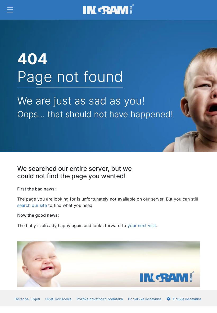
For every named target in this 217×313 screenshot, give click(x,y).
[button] (9, 9)
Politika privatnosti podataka (100, 299)
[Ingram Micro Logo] (108, 9)
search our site (32, 205)
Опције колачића (187, 299)
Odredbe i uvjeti (27, 299)
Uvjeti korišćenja (58, 299)
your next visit (142, 225)
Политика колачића (144, 299)
